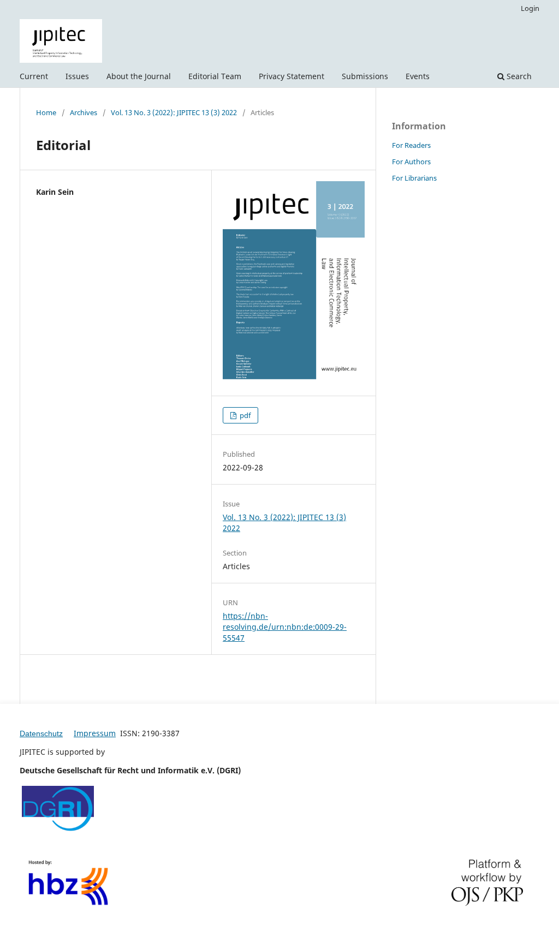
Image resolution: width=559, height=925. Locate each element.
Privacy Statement (291, 76)
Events (418, 76)
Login (530, 8)
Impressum (95, 733)
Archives (83, 112)
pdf (244, 415)
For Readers (411, 145)
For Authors (411, 161)
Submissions (365, 76)
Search (518, 76)
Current (34, 76)
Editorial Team (214, 76)
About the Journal (138, 76)
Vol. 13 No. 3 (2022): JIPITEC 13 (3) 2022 (174, 112)
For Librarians (414, 178)
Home (46, 112)
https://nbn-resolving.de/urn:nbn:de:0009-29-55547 (285, 627)
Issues (77, 76)
